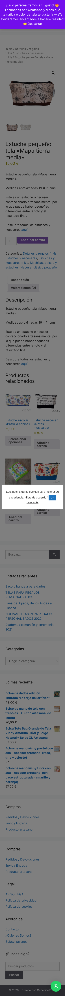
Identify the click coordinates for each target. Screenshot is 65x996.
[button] (56, 986)
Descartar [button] (35, 23)
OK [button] (52, 497)
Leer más (32, 502)
